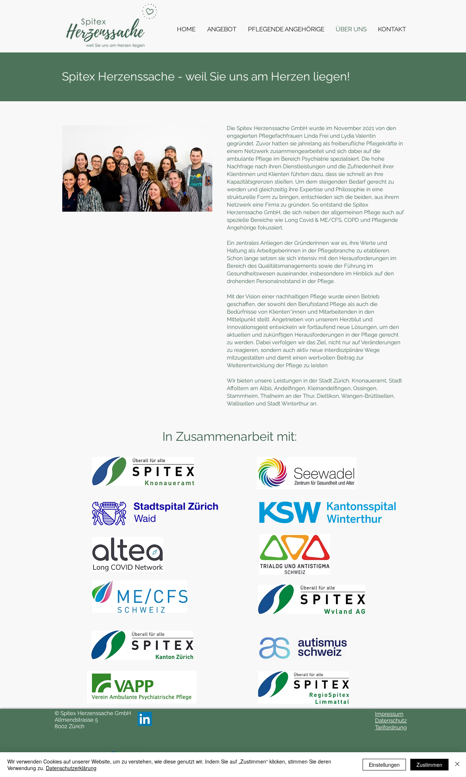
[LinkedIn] (145, 719)
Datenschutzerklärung (71, 768)
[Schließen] (457, 764)
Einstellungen (384, 764)
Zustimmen (429, 764)
